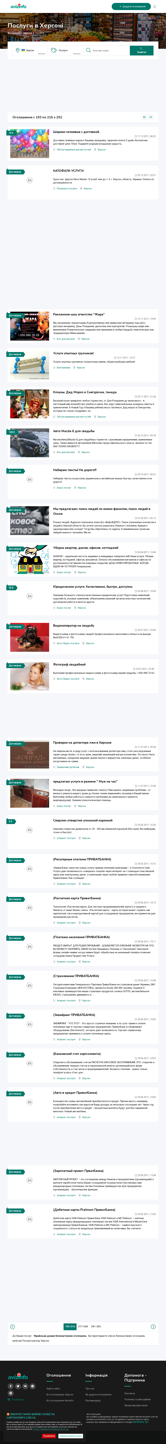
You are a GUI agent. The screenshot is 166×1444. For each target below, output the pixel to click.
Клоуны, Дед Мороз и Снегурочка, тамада (85, 392)
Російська (18, 1399)
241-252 (96, 1326)
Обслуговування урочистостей (74, 149)
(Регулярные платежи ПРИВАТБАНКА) (82, 859)
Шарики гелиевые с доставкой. (76, 132)
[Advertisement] (83, 85)
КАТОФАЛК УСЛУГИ (68, 171)
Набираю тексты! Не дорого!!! (74, 470)
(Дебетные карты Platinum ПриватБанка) (84, 1210)
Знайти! (141, 52)
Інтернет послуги (66, 838)
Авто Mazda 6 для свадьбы (74, 431)
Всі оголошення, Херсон (60, 1394)
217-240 (83, 1326)
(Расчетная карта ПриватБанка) (77, 898)
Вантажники (63, 367)
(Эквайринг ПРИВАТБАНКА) (74, 1015)
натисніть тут (141, 1421)
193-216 (70, 1326)
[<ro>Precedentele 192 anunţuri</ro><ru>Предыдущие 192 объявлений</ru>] (13, 1326)
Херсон (30, 50)
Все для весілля (66, 339)
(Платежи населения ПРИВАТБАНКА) (81, 937)
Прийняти (49, 1436)
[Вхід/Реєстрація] (153, 6)
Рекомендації (93, 1400)
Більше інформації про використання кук (51, 1429)
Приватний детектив (68, 767)
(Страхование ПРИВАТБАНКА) (76, 976)
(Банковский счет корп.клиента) (77, 1054)
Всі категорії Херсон (20, 33)
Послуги (63, 50)
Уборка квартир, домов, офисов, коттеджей (85, 548)
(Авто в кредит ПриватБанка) (75, 1093)
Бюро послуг (64, 487)
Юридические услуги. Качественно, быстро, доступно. (93, 587)
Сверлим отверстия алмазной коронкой (83, 820)
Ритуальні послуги (67, 188)
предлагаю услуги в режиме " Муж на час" (85, 781)
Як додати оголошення (98, 1394)
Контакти (129, 1393)
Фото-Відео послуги (68, 643)
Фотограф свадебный (69, 664)
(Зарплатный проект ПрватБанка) (78, 1171)
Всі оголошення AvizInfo (60, 1400)
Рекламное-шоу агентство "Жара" (79, 314)
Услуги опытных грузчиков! (73, 353)
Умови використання (136, 1405)
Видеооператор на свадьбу (73, 626)
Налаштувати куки (70, 1436)
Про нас (90, 1388)
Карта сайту (53, 1388)
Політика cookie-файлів (137, 1399)
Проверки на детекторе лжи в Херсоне (82, 743)
